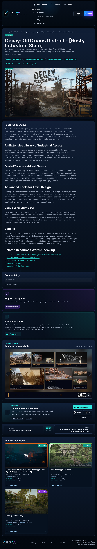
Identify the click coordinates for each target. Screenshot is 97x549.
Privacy (33, 543)
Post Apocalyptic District (61, 470)
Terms (43, 543)
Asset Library (42, 5)
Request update (12, 307)
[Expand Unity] (34, 20)
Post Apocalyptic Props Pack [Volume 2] (22, 260)
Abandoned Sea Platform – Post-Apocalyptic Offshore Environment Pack (34, 255)
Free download (11, 485)
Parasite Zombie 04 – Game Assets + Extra (23, 258)
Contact (63, 543)
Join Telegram (11, 334)
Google (77, 412)
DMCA (53, 543)
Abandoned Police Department (18, 266)
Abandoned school (14, 263)
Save (84, 417)
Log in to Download (81, 407)
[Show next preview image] (89, 374)
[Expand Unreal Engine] (34, 23)
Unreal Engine (15, 32)
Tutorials (57, 5)
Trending (70, 5)
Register (88, 14)
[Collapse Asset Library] (33, 12)
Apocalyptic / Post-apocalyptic (30, 32)
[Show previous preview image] (8, 374)
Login (78, 14)
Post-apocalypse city (14, 516)
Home (7, 32)
